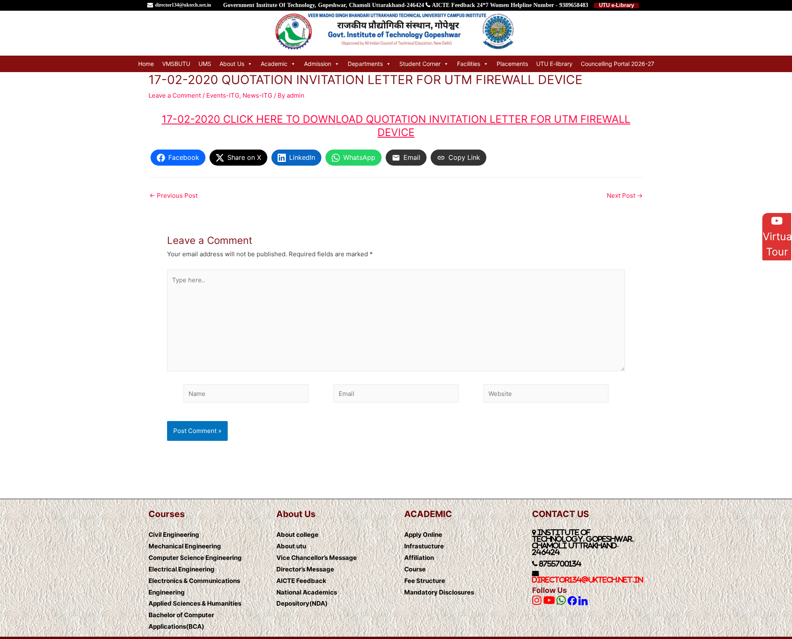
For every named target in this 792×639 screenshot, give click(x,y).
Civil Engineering (173, 534)
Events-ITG (222, 95)
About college (297, 534)
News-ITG (257, 95)
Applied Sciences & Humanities (194, 603)
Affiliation (419, 558)
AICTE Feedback (453, 5)
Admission (317, 63)
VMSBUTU (176, 63)
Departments (365, 63)
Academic (274, 63)
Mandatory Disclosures (439, 592)
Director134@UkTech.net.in (587, 579)
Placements (512, 63)
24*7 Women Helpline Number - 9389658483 (532, 5)
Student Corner (420, 63)
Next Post (625, 195)
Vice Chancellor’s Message (316, 558)
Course (415, 569)
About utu (291, 546)
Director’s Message (305, 569)
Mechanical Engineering (184, 546)
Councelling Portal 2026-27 (617, 63)
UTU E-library (554, 63)
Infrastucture (424, 546)
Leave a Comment (174, 95)
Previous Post (173, 195)
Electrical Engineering (181, 569)
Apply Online (423, 534)
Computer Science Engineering (195, 558)
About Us (231, 63)
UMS (204, 63)
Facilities (468, 63)
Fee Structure (424, 581)
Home (146, 63)
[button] (776, 236)
